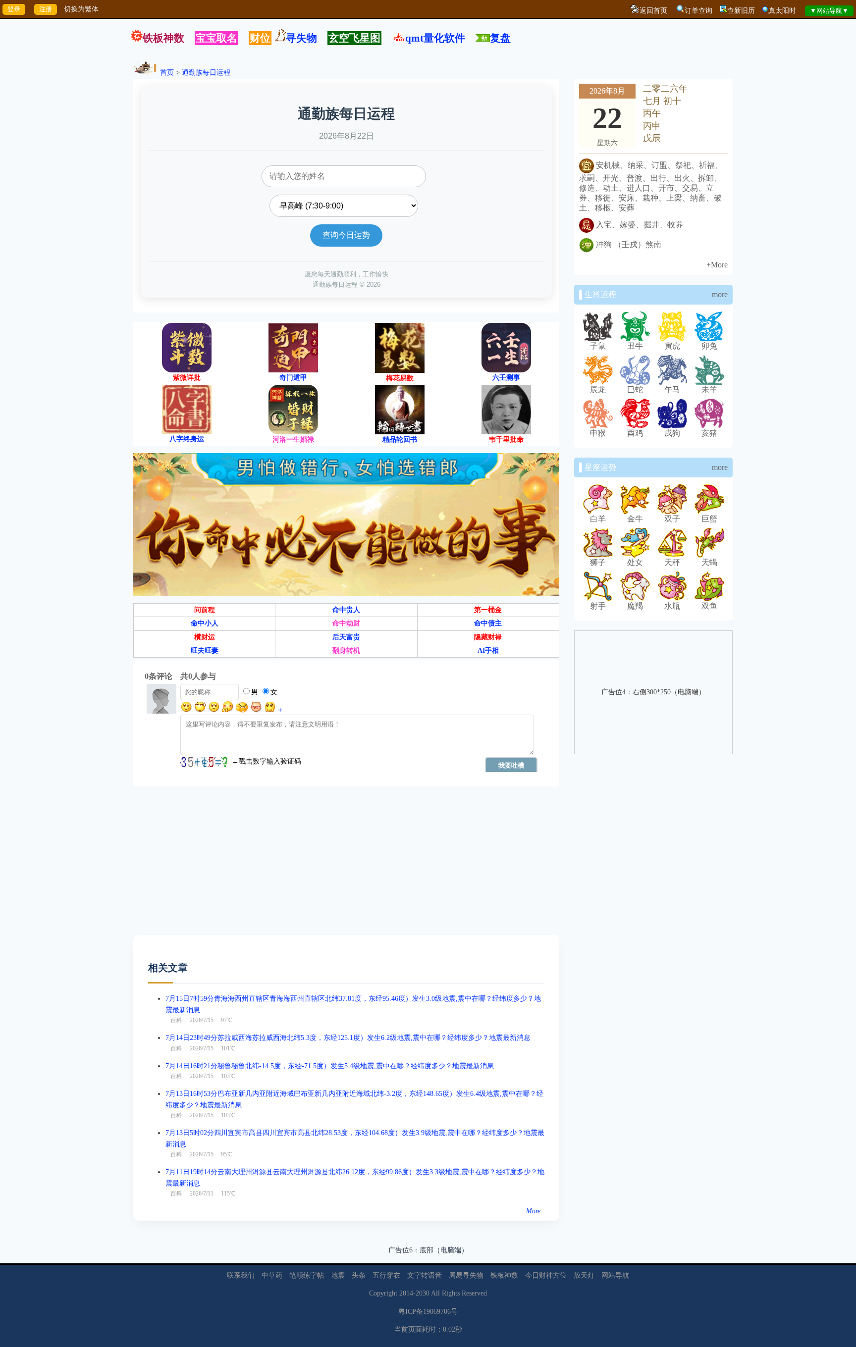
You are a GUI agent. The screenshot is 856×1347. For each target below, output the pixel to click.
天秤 (672, 562)
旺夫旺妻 (204, 650)
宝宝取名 (216, 38)
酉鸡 (635, 433)
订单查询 (698, 10)
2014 (406, 1293)
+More (717, 264)
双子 (672, 519)
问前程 (204, 610)
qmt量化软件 (435, 38)
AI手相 (488, 650)
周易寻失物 (466, 1275)
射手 (598, 606)
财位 (260, 38)
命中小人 (204, 623)
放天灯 (584, 1275)
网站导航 (615, 1275)
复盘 (500, 38)
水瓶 (672, 606)
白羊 (598, 519)
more (720, 294)
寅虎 (672, 346)
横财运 (204, 637)
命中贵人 (346, 610)
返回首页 (653, 10)
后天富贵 (346, 637)
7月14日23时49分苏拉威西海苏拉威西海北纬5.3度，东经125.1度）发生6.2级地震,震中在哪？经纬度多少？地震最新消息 (348, 1037)
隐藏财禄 (488, 637)
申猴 (598, 433)
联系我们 (241, 1275)
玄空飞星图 (354, 38)
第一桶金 (488, 610)
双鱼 (709, 606)
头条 (359, 1275)
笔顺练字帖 (306, 1275)
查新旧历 (741, 10)
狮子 (598, 562)
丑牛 (635, 346)
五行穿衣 (386, 1275)
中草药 (272, 1275)
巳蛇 (635, 389)
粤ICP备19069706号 (428, 1311)
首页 (167, 72)
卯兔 (709, 346)
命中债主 (488, 623)
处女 (635, 562)
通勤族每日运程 (206, 72)
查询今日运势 (346, 235)
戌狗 (672, 433)
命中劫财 (346, 623)
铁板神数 (163, 38)
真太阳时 (782, 10)
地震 (338, 1275)
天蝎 (709, 562)
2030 (422, 1293)
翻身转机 (346, 650)
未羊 (709, 389)
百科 (176, 1020)
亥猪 (709, 433)
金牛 (635, 519)
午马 (672, 389)
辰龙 (598, 389)
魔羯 (635, 606)
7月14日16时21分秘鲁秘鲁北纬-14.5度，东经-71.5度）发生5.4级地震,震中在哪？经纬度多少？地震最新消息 (329, 1066)
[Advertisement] (346, 865)
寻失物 (301, 38)
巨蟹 (709, 519)
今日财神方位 (546, 1275)
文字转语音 (424, 1275)
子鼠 (598, 346)
